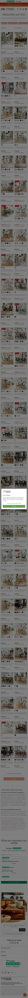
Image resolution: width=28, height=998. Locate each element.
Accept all (14, 506)
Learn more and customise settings (14, 503)
